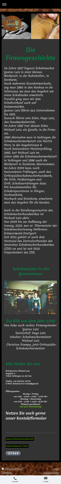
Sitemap (7, 472)
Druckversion (13, 468)
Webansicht (51, 473)
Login (56, 468)
